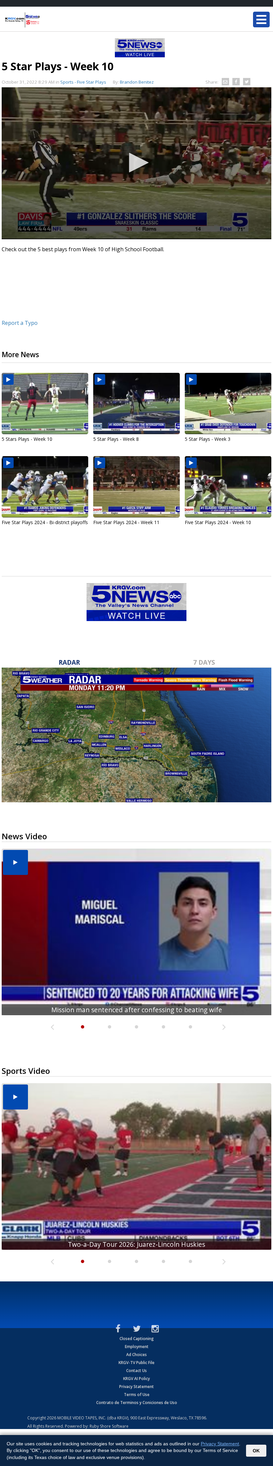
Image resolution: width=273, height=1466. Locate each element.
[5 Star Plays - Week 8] (136, 403)
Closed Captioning (137, 1338)
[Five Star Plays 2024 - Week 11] (136, 486)
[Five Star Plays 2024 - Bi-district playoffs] (45, 486)
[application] (136, 163)
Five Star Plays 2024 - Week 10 (218, 522)
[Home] (45, 20)
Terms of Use (136, 1394)
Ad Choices (136, 1354)
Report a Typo (20, 323)
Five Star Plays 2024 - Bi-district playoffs (45, 522)
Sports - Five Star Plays (83, 82)
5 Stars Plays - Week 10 (27, 439)
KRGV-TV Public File (136, 1362)
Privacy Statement (136, 1386)
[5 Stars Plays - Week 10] (45, 403)
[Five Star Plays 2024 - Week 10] (228, 486)
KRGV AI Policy (136, 1378)
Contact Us (136, 1370)
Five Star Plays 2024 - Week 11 (126, 522)
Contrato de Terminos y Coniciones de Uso (136, 1402)
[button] (136, 162)
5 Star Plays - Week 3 (207, 439)
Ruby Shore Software (109, 1426)
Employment (136, 1346)
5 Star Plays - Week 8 (116, 439)
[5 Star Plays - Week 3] (228, 403)
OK (256, 1450)
